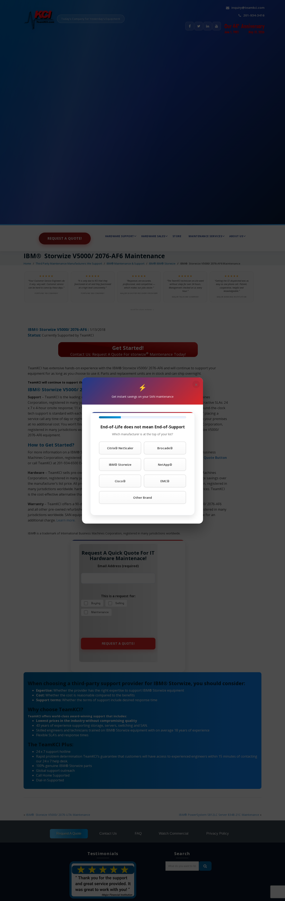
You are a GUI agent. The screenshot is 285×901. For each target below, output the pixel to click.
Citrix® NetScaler (120, 448)
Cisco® (120, 481)
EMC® (164, 481)
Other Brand (142, 497)
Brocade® (165, 448)
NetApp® (165, 464)
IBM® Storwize (120, 464)
